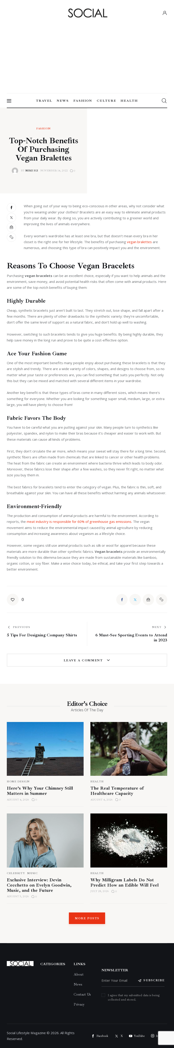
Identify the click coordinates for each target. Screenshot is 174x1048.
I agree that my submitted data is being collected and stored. (134, 997)
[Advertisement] (87, 54)
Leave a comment (84, 660)
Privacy (79, 1004)
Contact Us (82, 994)
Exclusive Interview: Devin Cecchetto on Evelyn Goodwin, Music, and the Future (39, 885)
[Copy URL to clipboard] (12, 237)
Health (97, 781)
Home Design (18, 781)
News (78, 984)
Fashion (43, 128)
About (79, 974)
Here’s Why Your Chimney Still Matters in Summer (40, 790)
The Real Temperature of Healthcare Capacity (117, 790)
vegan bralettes (139, 242)
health (97, 873)
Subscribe (153, 980)
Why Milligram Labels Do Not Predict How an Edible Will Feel (124, 882)
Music (32, 873)
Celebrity (16, 873)
